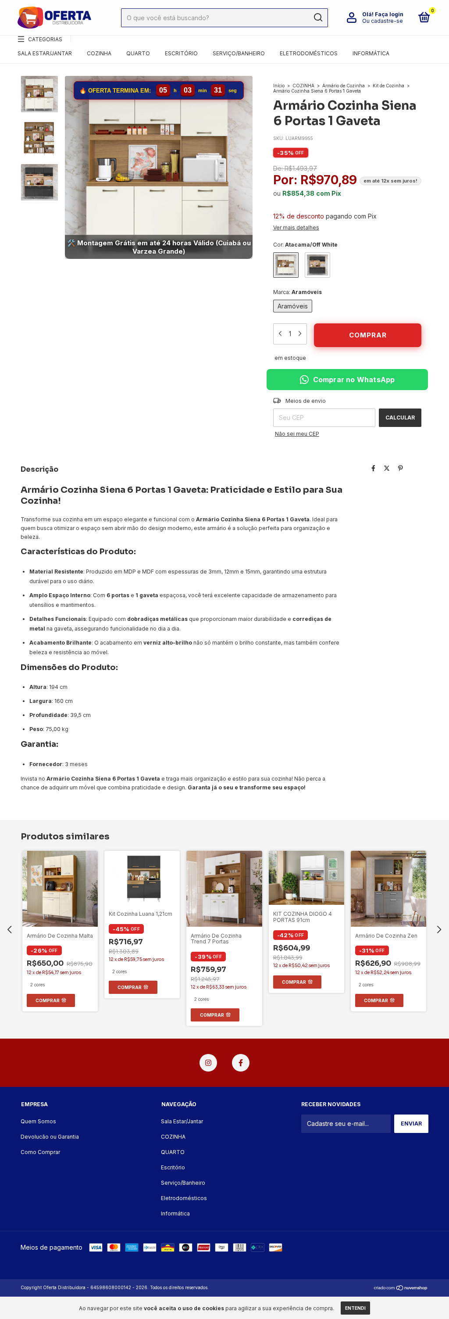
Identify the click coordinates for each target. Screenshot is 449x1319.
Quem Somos (38, 1121)
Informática (371, 53)
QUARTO (138, 53)
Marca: (297, 292)
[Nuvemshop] (401, 1288)
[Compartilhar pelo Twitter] (387, 468)
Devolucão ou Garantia (50, 1136)
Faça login (389, 14)
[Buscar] (317, 17)
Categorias (45, 39)
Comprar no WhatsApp (354, 379)
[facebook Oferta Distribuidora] (240, 1063)
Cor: (305, 244)
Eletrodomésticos (309, 53)
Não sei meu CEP (297, 433)
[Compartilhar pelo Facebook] (373, 468)
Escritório (181, 53)
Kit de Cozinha (388, 85)
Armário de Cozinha (343, 85)
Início (279, 85)
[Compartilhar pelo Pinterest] (400, 468)
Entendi (355, 1308)
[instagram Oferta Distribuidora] (208, 1063)
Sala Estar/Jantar (45, 53)
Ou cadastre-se (382, 21)
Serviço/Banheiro (239, 53)
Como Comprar (40, 1152)
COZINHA (99, 53)
